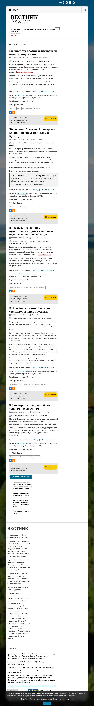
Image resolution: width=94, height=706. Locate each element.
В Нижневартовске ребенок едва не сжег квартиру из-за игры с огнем (22, 503)
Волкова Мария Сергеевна (40, 57)
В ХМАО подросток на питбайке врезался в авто (28, 29)
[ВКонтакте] (10, 112)
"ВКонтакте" (23, 95)
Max (35, 91)
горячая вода (27, 287)
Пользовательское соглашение (19, 686)
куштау (23, 207)
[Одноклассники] (13, 112)
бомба (37, 108)
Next (58, 28)
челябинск (15, 384)
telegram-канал (46, 91)
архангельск (15, 287)
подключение (40, 287)
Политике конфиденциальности (41, 699)
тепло (38, 457)
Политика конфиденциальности (44, 686)
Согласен (47, 703)
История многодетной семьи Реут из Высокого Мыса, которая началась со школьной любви (22, 486)
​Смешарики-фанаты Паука (21, 512)
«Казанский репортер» (24, 72)
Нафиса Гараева (36, 139)
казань (13, 108)
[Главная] (10, 45)
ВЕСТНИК (24, 17)
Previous (56, 28)
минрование (27, 108)
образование (26, 384)
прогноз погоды (27, 457)
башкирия (14, 207)
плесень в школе (39, 384)
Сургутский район (18, 34)
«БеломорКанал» (44, 254)
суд (19, 108)
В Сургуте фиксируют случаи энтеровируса (21, 494)
